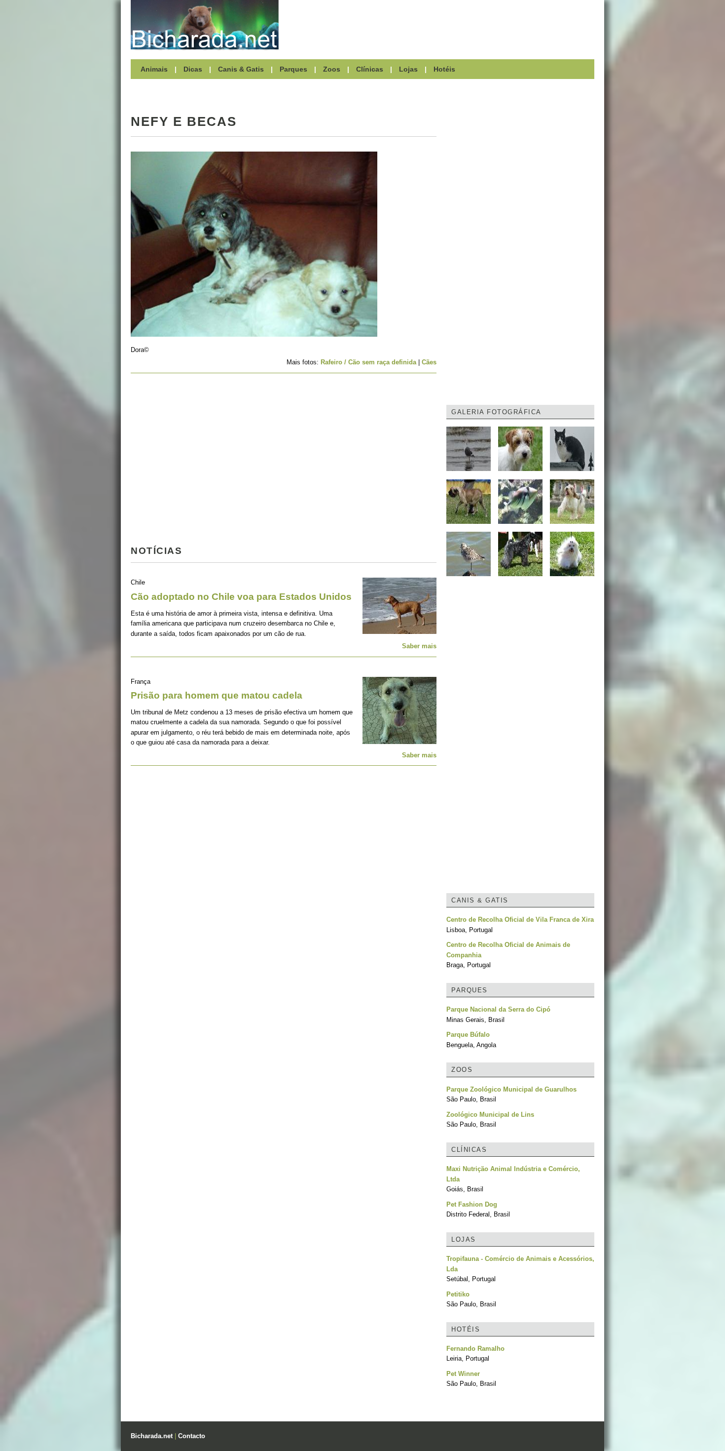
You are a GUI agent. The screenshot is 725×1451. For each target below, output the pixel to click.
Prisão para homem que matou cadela (216, 695)
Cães (429, 362)
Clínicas (369, 69)
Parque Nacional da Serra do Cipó (498, 1009)
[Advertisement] (441, 24)
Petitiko (458, 1294)
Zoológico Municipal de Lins (490, 1114)
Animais (154, 69)
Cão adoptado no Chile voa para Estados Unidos (241, 596)
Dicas (192, 69)
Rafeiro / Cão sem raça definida (368, 362)
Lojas (408, 69)
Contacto (191, 1436)
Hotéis (444, 69)
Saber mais (419, 646)
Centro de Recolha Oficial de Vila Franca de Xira (520, 919)
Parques (293, 69)
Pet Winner (463, 1373)
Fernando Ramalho (475, 1348)
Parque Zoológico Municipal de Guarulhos (511, 1089)
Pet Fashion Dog (471, 1204)
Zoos (331, 69)
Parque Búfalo (468, 1034)
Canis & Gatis (241, 69)
